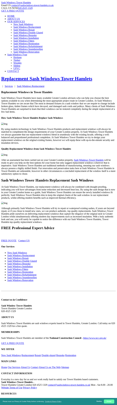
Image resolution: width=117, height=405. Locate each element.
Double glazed (49, 355)
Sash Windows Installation (26, 38)
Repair (38, 355)
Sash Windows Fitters (23, 41)
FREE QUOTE (8, 240)
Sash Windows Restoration (26, 43)
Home (4, 367)
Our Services (14, 367)
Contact (34, 367)
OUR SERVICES (16, 21)
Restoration (70, 355)
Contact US (24, 240)
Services (9, 86)
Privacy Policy (30, 387)
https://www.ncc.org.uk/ (94, 338)
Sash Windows (16, 2)
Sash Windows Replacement (27, 27)
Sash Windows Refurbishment (28, 46)
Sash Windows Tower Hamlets (89, 160)
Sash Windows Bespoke (25, 35)
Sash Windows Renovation (26, 52)
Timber (16, 60)
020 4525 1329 (25, 8)
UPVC (16, 68)
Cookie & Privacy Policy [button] (53, 401)
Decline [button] (99, 401)
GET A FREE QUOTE (12, 10)
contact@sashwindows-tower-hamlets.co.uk (32, 5)
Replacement (27, 355)
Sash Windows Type (17, 54)
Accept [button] (109, 401)
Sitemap (65, 367)
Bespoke (60, 355)
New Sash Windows (23, 24)
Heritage (17, 57)
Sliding (16, 65)
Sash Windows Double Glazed (28, 32)
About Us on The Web (50, 367)
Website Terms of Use (11, 387)
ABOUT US (13, 18)
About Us (25, 367)
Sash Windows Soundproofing (28, 49)
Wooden (17, 63)
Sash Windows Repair (24, 29)
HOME (11, 16)
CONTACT (13, 71)
